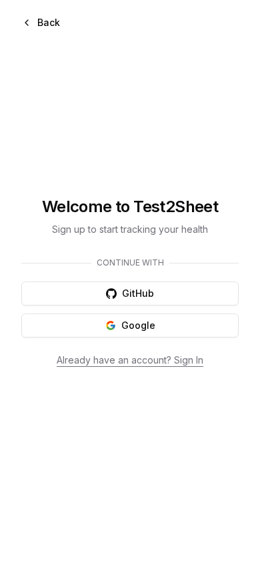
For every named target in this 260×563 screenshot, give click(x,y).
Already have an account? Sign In (130, 360)
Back (48, 22)
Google (138, 325)
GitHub (138, 293)
